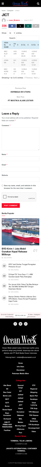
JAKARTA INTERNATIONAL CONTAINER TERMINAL (21, 449)
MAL (20, 419)
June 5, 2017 (28, 20)
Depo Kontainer (7, 414)
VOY (15, 45)
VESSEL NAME (6, 44)
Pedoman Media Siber (20, 373)
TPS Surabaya (33, 424)
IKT (20, 391)
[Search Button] (38, 3)
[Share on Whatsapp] (28, 26)
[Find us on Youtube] (20, 324)
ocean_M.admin (14, 20)
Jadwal (17, 10)
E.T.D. (34, 45)
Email (5, 165)
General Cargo (21, 386)
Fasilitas (7, 430)
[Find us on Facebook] (15, 324)
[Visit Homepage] (20, 3)
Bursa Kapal (7, 409)
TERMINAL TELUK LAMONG (21, 441)
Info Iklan (20, 366)
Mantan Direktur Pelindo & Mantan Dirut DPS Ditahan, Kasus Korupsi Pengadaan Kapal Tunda (23, 298)
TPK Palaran (33, 415)
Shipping (33, 392)
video (34, 431)
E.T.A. (23, 45)
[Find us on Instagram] (26, 324)
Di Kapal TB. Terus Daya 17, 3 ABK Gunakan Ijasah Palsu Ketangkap (21, 275)
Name (5, 154)
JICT (20, 405)
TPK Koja (33, 408)
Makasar (20, 415)
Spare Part (34, 396)
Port (20, 432)
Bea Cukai (7, 392)
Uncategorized (34, 428)
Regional (33, 389)
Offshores (20, 429)
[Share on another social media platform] (35, 26)
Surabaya (33, 399)
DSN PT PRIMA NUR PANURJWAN (7, 424)
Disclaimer (21, 370)
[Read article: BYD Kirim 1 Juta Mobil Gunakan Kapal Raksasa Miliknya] (20, 231)
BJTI (7, 402)
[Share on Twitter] (20, 26)
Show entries (12, 33)
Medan (20, 422)
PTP (33, 385)
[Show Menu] (3, 3)
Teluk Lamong (34, 403)
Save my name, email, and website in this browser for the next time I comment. (20, 186)
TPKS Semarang (34, 420)
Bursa (7, 406)
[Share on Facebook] (12, 26)
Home (3, 10)
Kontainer (20, 412)
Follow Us (21, 315)
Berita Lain (7, 396)
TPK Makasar (34, 412)
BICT (7, 399)
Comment (6, 125)
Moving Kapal (20, 425)
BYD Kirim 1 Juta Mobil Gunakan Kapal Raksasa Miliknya (14, 251)
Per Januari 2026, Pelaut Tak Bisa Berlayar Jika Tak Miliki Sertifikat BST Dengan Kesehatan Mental (23, 286)
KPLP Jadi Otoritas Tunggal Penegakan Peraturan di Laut (22, 265)
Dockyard (10, 10)
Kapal (20, 408)
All (7, 389)
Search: (12, 38)
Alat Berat (7, 385)
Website (5, 175)
